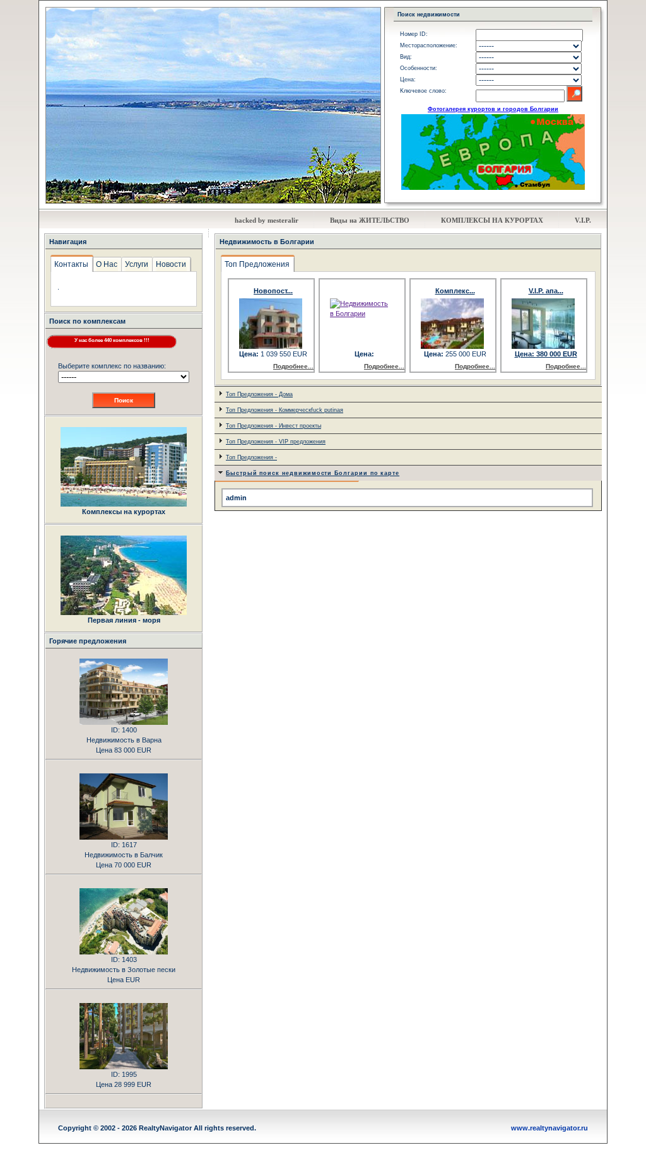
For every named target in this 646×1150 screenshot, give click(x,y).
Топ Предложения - (251, 457)
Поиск (123, 400)
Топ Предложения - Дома (259, 394)
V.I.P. (583, 220)
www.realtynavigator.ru (549, 1128)
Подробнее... (293, 366)
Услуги (136, 264)
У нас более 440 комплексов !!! (112, 340)
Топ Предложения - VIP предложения (276, 441)
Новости (171, 264)
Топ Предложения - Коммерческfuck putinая (284, 410)
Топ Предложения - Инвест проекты (273, 426)
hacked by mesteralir (266, 220)
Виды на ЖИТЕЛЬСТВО (369, 220)
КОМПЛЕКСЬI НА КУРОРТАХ (492, 220)
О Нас (106, 264)
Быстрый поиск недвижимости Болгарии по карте (312, 473)
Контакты (71, 264)
